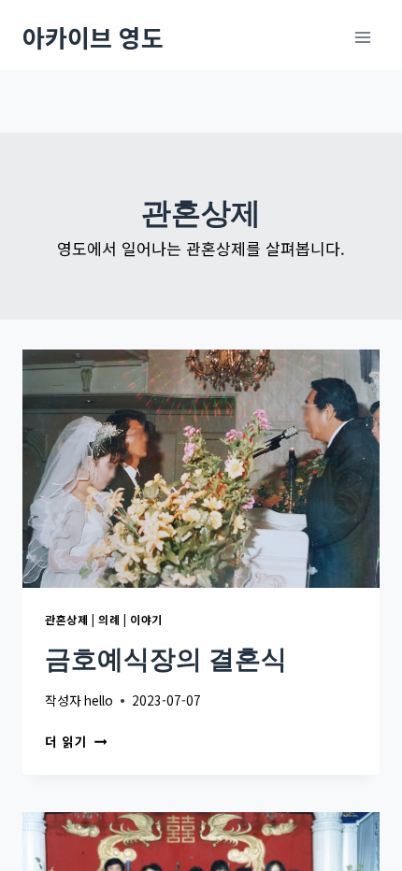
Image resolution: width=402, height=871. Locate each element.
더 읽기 (72, 741)
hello (98, 700)
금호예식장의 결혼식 (166, 659)
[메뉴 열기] (362, 36)
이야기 (146, 619)
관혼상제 (66, 619)
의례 (109, 619)
